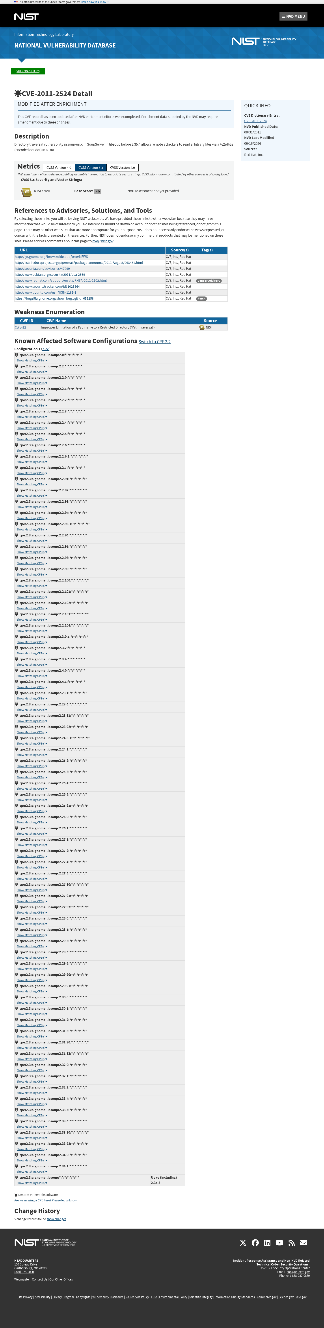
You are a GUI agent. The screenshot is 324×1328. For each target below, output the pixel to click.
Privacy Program (63, 1297)
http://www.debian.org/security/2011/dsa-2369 (50, 274)
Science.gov (286, 1297)
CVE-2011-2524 (255, 121)
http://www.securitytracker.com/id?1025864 (47, 286)
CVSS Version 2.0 (122, 167)
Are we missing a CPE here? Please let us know (45, 1200)
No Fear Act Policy (137, 1297)
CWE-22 (20, 327)
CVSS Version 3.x (90, 167)
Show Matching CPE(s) (31, 360)
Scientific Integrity (201, 1297)
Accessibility (42, 1297)
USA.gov (301, 1297)
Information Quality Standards (235, 1297)
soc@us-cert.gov (298, 1272)
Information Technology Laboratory (44, 34)
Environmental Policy (173, 1297)
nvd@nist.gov (102, 241)
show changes (56, 1219)
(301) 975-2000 (24, 1272)
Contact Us (39, 1279)
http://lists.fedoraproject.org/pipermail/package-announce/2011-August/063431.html (79, 262)
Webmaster (22, 1279)
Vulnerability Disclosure (107, 1297)
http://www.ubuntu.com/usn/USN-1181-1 (45, 292)
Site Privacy (25, 1297)
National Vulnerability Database (65, 45)
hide (45, 349)
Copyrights (83, 1297)
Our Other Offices (61, 1279)
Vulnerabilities (28, 71)
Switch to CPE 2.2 (155, 341)
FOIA (154, 1297)
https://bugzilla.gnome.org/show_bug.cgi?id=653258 (54, 298)
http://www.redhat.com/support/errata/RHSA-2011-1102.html (61, 280)
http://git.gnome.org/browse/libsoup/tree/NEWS (51, 257)
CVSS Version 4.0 (59, 167)
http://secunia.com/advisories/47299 (42, 268)
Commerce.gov (267, 1297)
